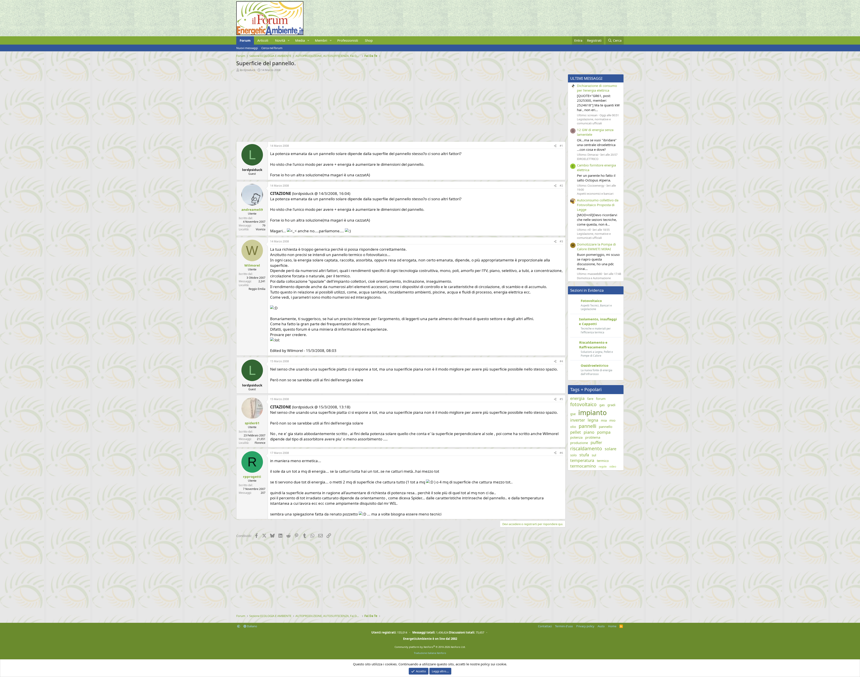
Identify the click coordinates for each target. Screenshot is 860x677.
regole (603, 466)
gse (573, 414)
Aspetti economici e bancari (595, 194)
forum (601, 398)
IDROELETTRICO (587, 159)
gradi (611, 405)
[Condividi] (555, 146)
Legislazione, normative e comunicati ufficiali (594, 121)
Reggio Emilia (257, 289)
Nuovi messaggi (247, 48)
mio (612, 420)
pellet (575, 432)
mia (604, 420)
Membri (321, 40)
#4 (561, 361)
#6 (561, 453)
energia (577, 398)
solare (610, 448)
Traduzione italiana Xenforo (430, 653)
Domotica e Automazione (594, 278)
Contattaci (545, 626)
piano (589, 432)
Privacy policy (585, 626)
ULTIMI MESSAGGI (586, 78)
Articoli (262, 40)
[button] (289, 40)
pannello (605, 426)
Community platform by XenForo (430, 647)
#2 (561, 186)
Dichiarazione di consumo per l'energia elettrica (597, 88)
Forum (245, 40)
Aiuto (601, 626)
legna (593, 420)
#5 (561, 399)
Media (300, 40)
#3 (561, 241)
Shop (369, 40)
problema (592, 437)
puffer (596, 442)
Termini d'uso (564, 626)
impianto (592, 412)
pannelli (587, 426)
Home (612, 626)
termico (603, 460)
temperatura (582, 460)
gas (602, 405)
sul (594, 455)
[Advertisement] (370, 105)
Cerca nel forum (271, 48)
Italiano (251, 626)
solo (573, 455)
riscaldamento (586, 448)
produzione (579, 442)
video (612, 466)
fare (590, 398)
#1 (561, 146)
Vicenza (260, 229)
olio (573, 426)
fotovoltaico (583, 404)
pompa (604, 432)
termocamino (583, 466)
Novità (280, 40)
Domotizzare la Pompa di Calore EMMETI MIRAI (596, 246)
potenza (576, 437)
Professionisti (347, 40)
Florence (260, 443)
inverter (577, 420)
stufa (584, 454)
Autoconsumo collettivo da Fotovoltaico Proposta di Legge (597, 205)
